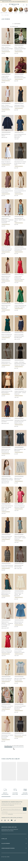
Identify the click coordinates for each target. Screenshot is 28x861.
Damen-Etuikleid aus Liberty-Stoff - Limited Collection (20, 538)
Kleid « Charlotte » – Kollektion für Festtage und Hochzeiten (20, 49)
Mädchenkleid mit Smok (20, 764)
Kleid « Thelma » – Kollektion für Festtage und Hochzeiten (7, 107)
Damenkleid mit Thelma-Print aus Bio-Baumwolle (7, 737)
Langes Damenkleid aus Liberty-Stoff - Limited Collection (20, 393)
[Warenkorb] (26, 5)
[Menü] (1, 4)
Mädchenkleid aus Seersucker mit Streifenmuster (5, 451)
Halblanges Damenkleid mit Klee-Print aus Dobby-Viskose (20, 422)
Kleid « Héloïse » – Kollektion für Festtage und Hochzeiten (7, 49)
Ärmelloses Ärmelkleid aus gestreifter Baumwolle (20, 708)
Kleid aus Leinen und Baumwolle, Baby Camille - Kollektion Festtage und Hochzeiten (6, 826)
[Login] (23, 5)
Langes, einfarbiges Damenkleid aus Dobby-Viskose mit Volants (20, 364)
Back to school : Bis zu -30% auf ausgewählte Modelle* (14, 1)
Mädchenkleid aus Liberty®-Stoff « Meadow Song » (5, 278)
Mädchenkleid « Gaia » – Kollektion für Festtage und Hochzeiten (7, 480)
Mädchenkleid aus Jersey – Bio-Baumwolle (5, 307)
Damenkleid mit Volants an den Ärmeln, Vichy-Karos (20, 163)
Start (2, 15)
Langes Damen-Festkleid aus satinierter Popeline (6, 78)
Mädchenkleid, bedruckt (20, 735)
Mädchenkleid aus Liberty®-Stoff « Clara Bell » (19, 220)
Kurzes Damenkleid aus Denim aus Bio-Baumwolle (20, 136)
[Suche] (6, 4)
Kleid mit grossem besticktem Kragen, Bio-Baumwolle (19, 336)
